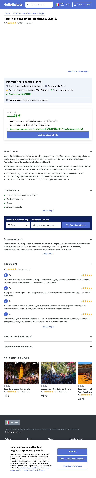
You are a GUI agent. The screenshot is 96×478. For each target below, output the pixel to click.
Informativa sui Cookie (29, 468)
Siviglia (7, 13)
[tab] (48, 151)
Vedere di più (48, 210)
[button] (48, 151)
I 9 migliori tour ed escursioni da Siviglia (28, 13)
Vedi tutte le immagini (78, 71)
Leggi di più (48, 253)
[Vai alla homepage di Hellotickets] (14, 4)
